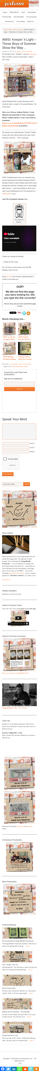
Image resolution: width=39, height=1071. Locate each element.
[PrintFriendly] (24, 313)
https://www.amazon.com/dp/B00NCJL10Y (15, 673)
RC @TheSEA (19, 17)
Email (31, 447)
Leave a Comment (27, 51)
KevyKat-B (20, 826)
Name (31, 443)
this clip (9, 276)
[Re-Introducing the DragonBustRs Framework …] (19, 933)
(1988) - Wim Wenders (14, 708)
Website (32, 451)
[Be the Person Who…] (19, 980)
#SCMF (13, 366)
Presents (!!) (9, 21)
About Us (30, 21)
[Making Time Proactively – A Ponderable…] (19, 1004)
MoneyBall (7, 194)
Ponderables (19, 366)
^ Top (19, 1063)
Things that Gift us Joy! (10, 1035)
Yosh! (23, 12)
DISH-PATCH (14, 12)
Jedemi (14, 3)
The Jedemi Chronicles (16, 573)
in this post (32, 54)
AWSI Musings (14, 364)
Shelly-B (29, 826)
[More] (28, 313)
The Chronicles (31, 17)
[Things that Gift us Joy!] (19, 1027)
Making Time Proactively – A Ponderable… (16, 1012)
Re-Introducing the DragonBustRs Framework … (19, 941)
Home (5, 12)
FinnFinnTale (6, 17)
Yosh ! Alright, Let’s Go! (10, 964)
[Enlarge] (34, 686)
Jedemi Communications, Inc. (24, 1058)
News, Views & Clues (25, 364)
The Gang (17, 51)
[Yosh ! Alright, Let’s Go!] (19, 957)
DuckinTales (32, 12)
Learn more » (6, 579)
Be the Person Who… (9, 988)
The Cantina (20, 21)
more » (28, 946)
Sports (26, 366)
